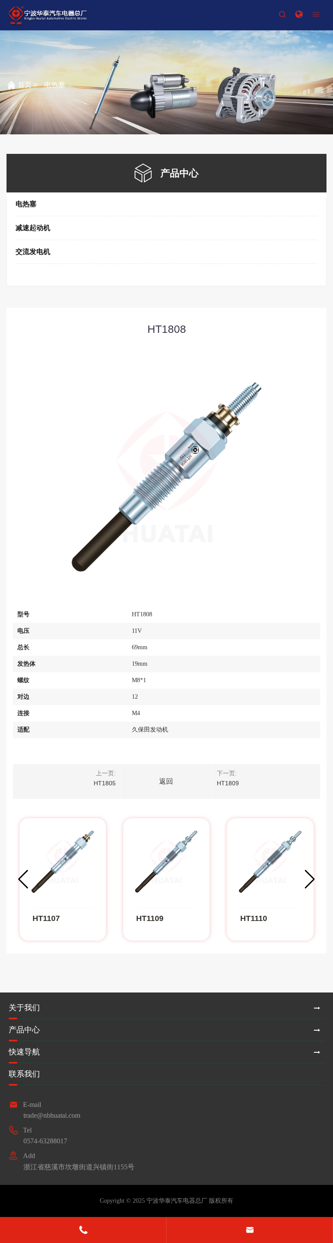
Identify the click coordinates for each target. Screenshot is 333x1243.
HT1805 (105, 783)
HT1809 (228, 783)
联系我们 (24, 1074)
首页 (25, 84)
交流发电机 (33, 251)
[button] (310, 879)
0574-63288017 (45, 1141)
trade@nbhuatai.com (51, 1115)
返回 (166, 781)
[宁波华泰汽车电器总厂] (48, 15)
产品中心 (24, 1029)
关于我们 (24, 1007)
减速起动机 (33, 227)
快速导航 (24, 1052)
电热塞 (54, 84)
